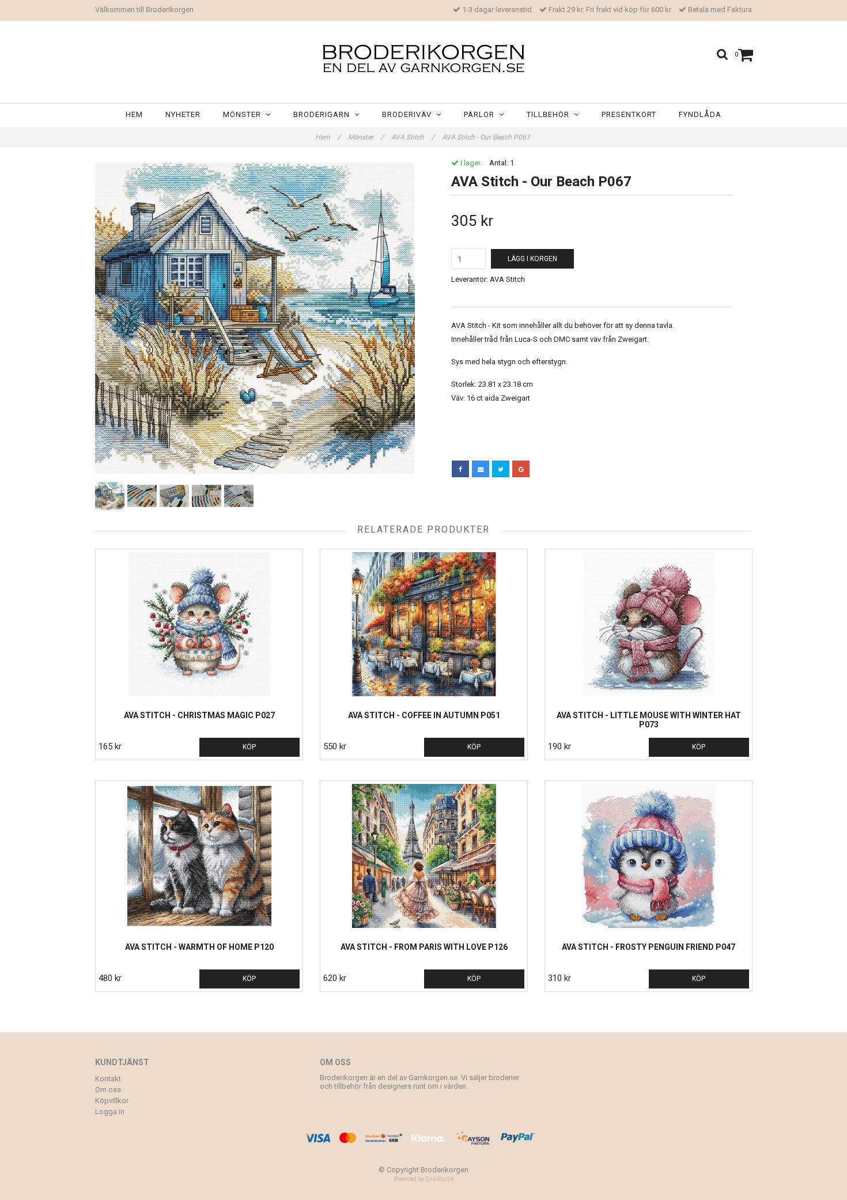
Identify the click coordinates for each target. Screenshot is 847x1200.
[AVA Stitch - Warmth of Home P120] (199, 856)
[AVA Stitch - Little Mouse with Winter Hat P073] (648, 624)
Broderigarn (323, 114)
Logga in (109, 1111)
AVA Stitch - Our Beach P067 (487, 137)
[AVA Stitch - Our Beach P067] (255, 318)
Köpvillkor (111, 1100)
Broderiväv (409, 114)
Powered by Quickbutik (423, 1179)
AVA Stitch (412, 137)
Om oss (108, 1089)
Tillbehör (550, 114)
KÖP (249, 747)
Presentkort (629, 114)
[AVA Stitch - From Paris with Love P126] (423, 856)
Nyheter (183, 114)
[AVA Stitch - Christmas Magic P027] (199, 624)
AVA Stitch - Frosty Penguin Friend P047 (648, 947)
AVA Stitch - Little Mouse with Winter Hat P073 (649, 720)
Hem (134, 114)
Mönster (244, 114)
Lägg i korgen (532, 259)
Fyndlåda (700, 114)
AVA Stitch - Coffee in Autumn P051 (424, 715)
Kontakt (108, 1078)
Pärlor (481, 114)
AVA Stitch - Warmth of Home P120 (199, 947)
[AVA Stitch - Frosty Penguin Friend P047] (648, 856)
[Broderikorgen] (423, 58)
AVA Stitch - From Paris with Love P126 (424, 947)
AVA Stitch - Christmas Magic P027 (199, 715)
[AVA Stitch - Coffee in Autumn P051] (423, 624)
